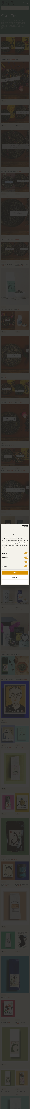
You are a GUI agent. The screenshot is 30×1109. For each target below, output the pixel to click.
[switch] (26, 558)
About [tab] (24, 530)
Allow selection (15, 577)
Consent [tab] (5, 530)
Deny (15, 581)
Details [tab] (15, 530)
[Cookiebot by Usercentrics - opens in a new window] (22, 526)
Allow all (15, 572)
